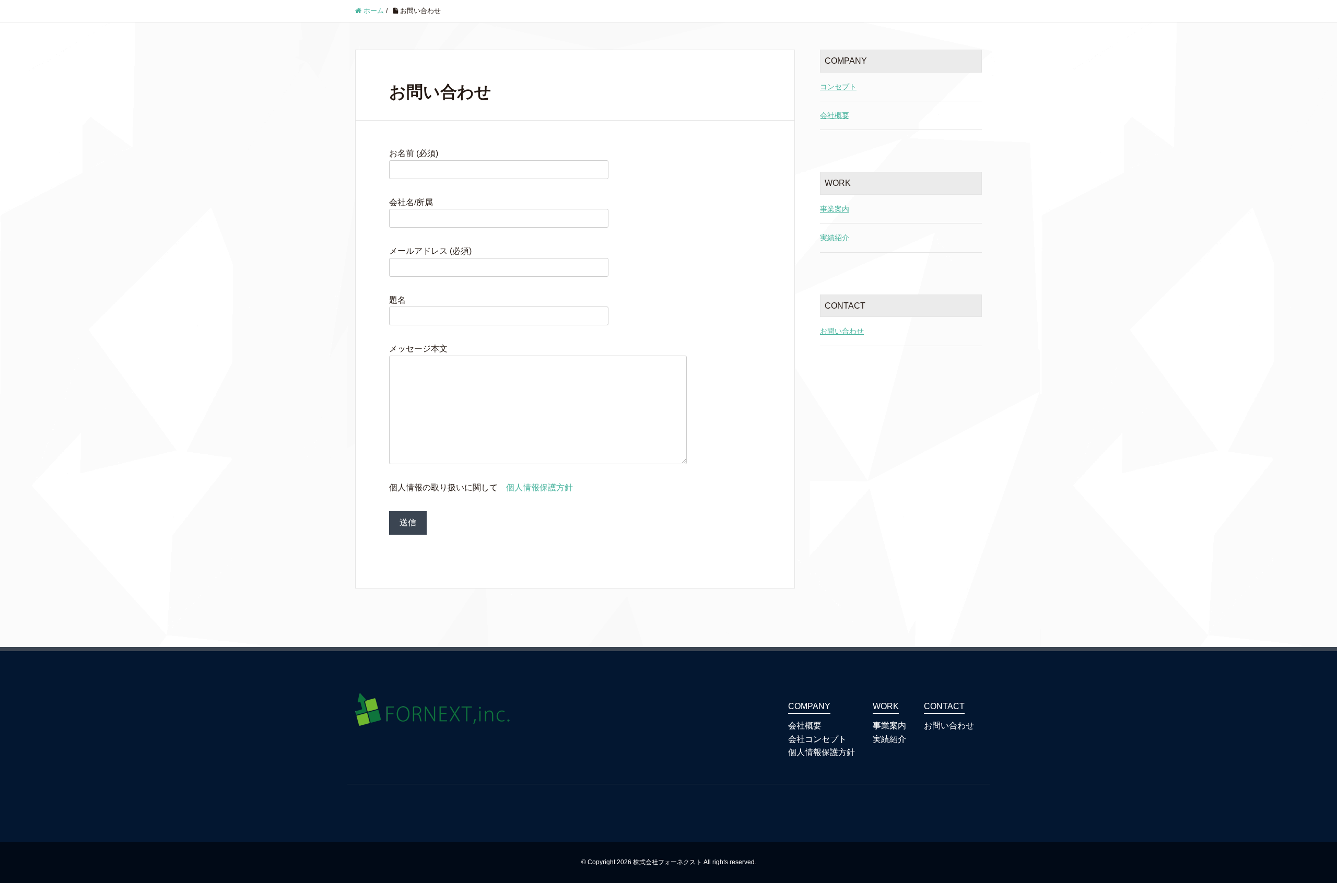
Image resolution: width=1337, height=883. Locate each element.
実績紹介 (834, 237)
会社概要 (834, 115)
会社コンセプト (817, 739)
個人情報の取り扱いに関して (481, 487)
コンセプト (838, 87)
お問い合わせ (842, 331)
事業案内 (834, 209)
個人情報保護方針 (539, 487)
